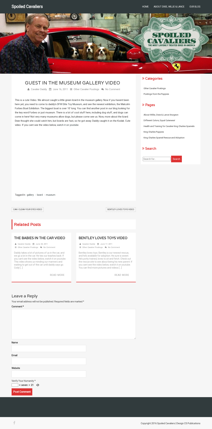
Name (15, 342)
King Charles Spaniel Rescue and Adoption (164, 137)
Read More (57, 274)
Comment (18, 306)
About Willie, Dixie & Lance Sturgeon (161, 115)
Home (145, 6)
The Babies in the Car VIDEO (39, 238)
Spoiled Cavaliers (27, 6)
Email (14, 355)
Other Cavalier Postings (86, 89)
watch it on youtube (68, 124)
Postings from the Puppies (156, 94)
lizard (40, 195)
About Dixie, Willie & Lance (169, 6)
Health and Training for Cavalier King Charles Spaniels (169, 126)
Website (16, 368)
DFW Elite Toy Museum (69, 104)
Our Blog (194, 6)
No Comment (112, 89)
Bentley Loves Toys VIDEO (120, 209)
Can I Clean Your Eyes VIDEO (27, 209)
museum (50, 195)
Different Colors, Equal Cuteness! (159, 120)
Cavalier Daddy (39, 89)
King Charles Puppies (154, 132)
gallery (30, 195)
